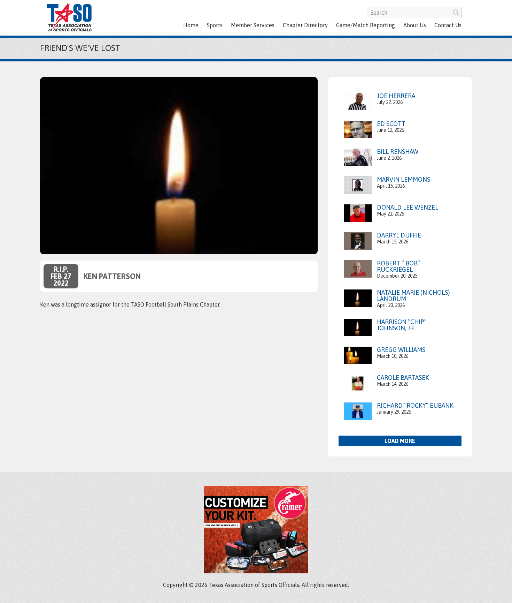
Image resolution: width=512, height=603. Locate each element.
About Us (414, 25)
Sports (215, 25)
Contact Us (447, 25)
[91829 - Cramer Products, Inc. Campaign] (256, 571)
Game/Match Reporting (365, 25)
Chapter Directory (305, 25)
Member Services (252, 25)
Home (191, 25)
